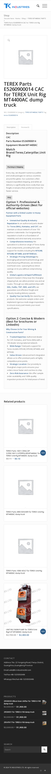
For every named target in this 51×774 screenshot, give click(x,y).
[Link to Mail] (45, 770)
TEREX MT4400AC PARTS (34, 112)
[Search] (36, 5)
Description (11, 127)
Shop (6, 15)
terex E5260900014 (11, 115)
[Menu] (43, 5)
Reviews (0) (25, 127)
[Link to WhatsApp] (41, 770)
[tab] (11, 127)
